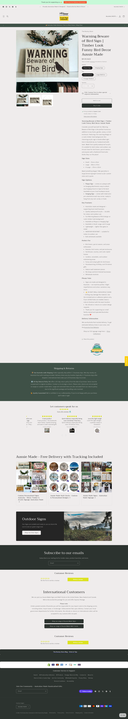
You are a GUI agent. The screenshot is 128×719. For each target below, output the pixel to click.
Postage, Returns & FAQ (71, 675)
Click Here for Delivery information (75, 2)
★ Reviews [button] (126, 361)
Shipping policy (79, 712)
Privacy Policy (82, 678)
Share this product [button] (89, 339)
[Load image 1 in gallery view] (22, 100)
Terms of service (70, 712)
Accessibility (70, 681)
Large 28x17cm (100, 75)
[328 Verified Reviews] (97, 356)
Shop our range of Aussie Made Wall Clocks (64, 626)
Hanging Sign (99, 68)
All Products (59, 675)
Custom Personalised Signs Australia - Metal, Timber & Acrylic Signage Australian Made (30, 498)
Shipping (92, 61)
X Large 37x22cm (89, 78)
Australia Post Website (91, 327)
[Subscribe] (78, 563)
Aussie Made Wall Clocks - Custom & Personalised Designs (63, 497)
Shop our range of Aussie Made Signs (64, 621)
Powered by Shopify (43, 712)
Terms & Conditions (59, 681)
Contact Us (83, 675)
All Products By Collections (47, 675)
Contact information (88, 712)
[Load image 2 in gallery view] (35, 100)
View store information (90, 116)
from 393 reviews (63, 412)
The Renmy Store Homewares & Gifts (29, 712)
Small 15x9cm (88, 75)
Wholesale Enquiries (71, 678)
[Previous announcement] (40, 6)
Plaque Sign (87, 68)
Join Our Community (58, 678)
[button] (4, 16)
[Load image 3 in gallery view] (47, 100)
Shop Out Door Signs (31, 532)
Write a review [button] (78, 579)
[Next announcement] (88, 6)
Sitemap (90, 678)
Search (36, 675)
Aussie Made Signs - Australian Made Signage (95, 497)
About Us (90, 675)
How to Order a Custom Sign (42, 678)
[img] (64, 409)
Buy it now (97, 105)
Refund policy (52, 712)
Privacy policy (61, 712)
